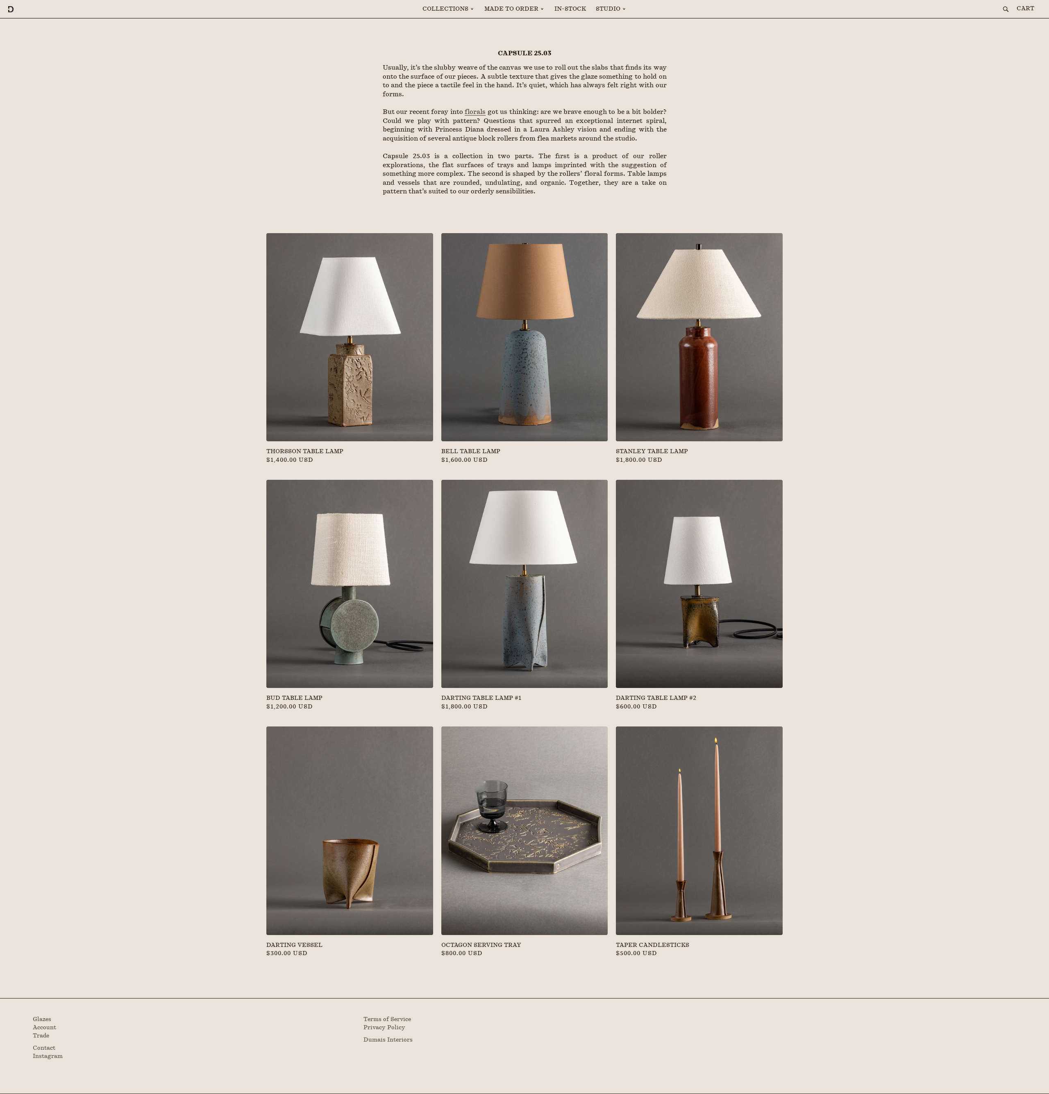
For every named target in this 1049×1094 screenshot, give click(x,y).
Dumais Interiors (388, 1040)
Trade (41, 1036)
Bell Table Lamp (470, 451)
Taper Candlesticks (652, 945)
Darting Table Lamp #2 (656, 698)
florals (475, 112)
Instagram (48, 1056)
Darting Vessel (294, 945)
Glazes (42, 1019)
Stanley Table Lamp (652, 451)
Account (44, 1027)
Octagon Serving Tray (481, 945)
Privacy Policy (384, 1027)
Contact (44, 1048)
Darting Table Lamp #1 (481, 698)
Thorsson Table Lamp (304, 451)
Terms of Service (387, 1019)
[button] (448, 9)
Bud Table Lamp (294, 698)
